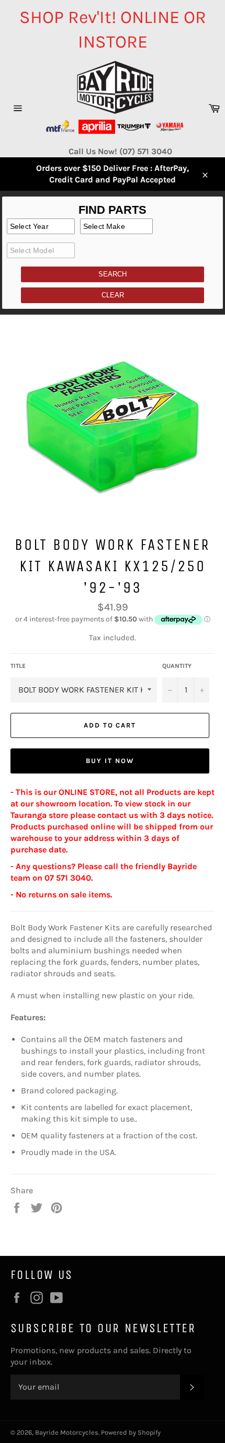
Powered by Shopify (131, 1432)
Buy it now (110, 761)
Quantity (177, 665)
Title (18, 665)
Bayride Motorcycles (66, 1432)
